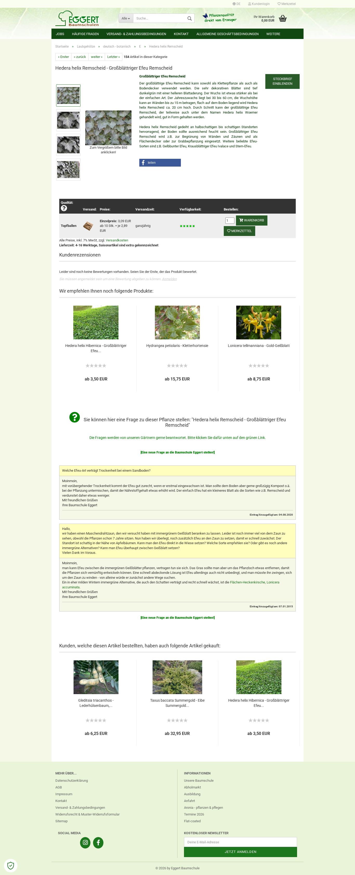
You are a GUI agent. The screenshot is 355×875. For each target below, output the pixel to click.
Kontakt (181, 34)
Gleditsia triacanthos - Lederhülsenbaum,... (96, 703)
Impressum (63, 794)
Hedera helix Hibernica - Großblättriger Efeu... (96, 348)
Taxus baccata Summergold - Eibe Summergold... (177, 703)
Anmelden (169, 279)
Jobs (60, 34)
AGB (58, 787)
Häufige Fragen (85, 34)
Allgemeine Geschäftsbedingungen (227, 34)
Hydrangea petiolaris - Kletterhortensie (177, 346)
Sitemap (61, 821)
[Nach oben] (341, 867)
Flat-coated (192, 821)
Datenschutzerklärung (71, 780)
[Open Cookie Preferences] (10, 865)
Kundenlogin (260, 4)
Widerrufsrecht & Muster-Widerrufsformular (87, 814)
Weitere (273, 34)
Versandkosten (117, 240)
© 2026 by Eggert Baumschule (177, 868)
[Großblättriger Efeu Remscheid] (108, 127)
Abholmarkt (192, 787)
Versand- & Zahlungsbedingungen (136, 34)
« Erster (63, 57)
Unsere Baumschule (199, 780)
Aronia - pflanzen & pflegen (203, 808)
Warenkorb (253, 220)
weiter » (96, 57)
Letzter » (113, 57)
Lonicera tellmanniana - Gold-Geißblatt (259, 346)
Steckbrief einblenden (282, 81)
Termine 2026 (194, 814)
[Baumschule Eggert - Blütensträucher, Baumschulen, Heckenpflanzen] (83, 18)
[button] (160, 163)
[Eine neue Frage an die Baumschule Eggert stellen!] (178, 452)
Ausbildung (192, 794)
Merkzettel (288, 4)
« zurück (80, 57)
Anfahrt (189, 801)
